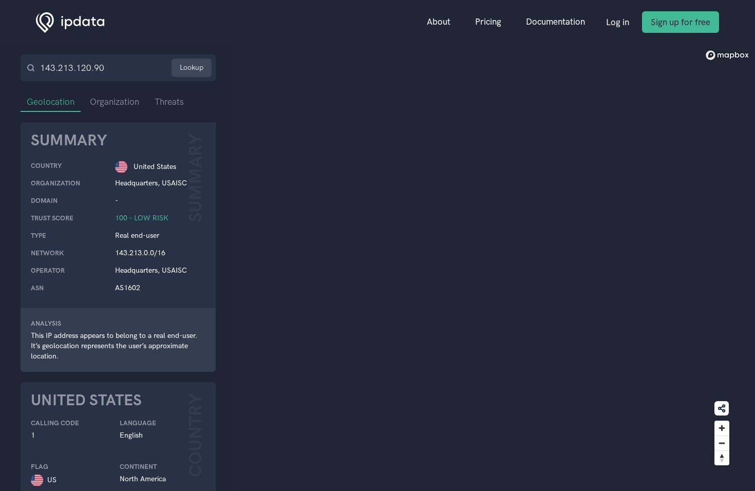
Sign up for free (680, 22)
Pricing (488, 21)
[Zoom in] (721, 428)
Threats (169, 102)
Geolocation (50, 102)
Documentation (555, 21)
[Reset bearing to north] (721, 457)
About (438, 21)
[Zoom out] (721, 443)
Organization (114, 102)
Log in (617, 22)
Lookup (191, 67)
